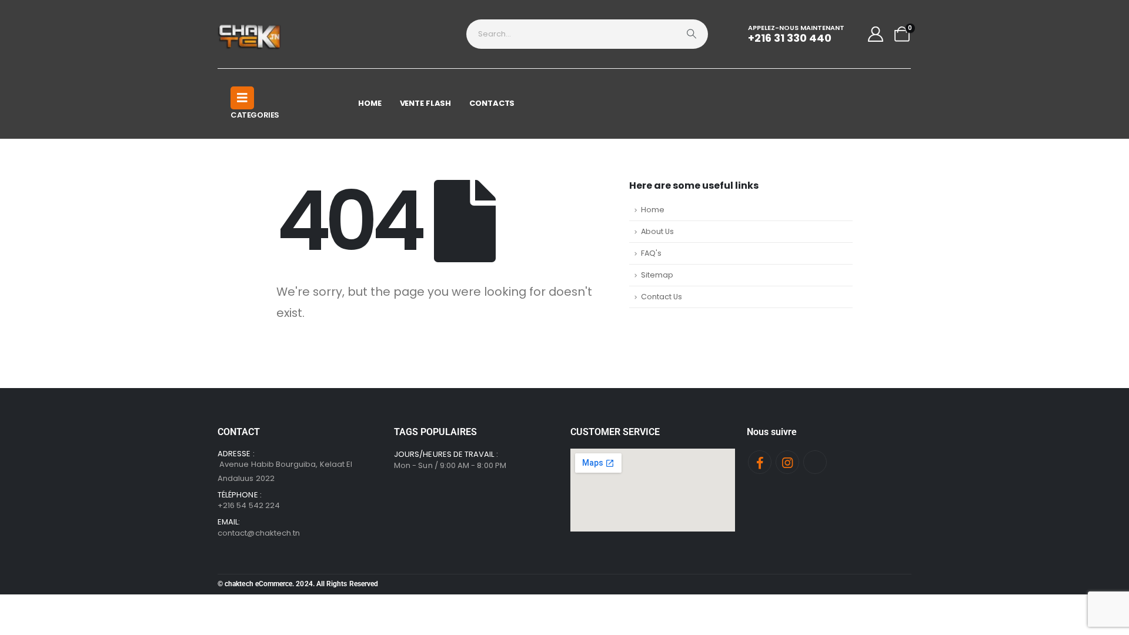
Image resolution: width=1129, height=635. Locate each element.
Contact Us (661, 297)
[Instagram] (787, 462)
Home (370, 103)
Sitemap (657, 275)
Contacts (492, 103)
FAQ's (651, 253)
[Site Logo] (250, 34)
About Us (657, 231)
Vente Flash (426, 103)
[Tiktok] (815, 462)
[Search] (691, 34)
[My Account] (876, 34)
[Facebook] (759, 462)
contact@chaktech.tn (259, 533)
